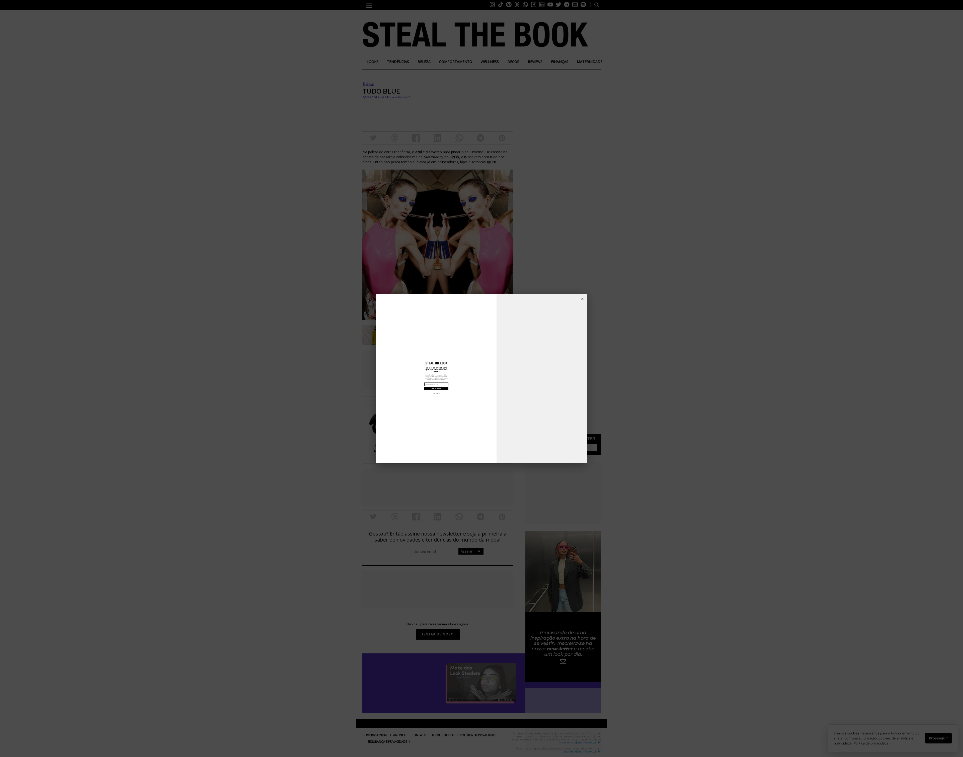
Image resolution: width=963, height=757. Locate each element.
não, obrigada (436, 393)
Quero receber (436, 388)
